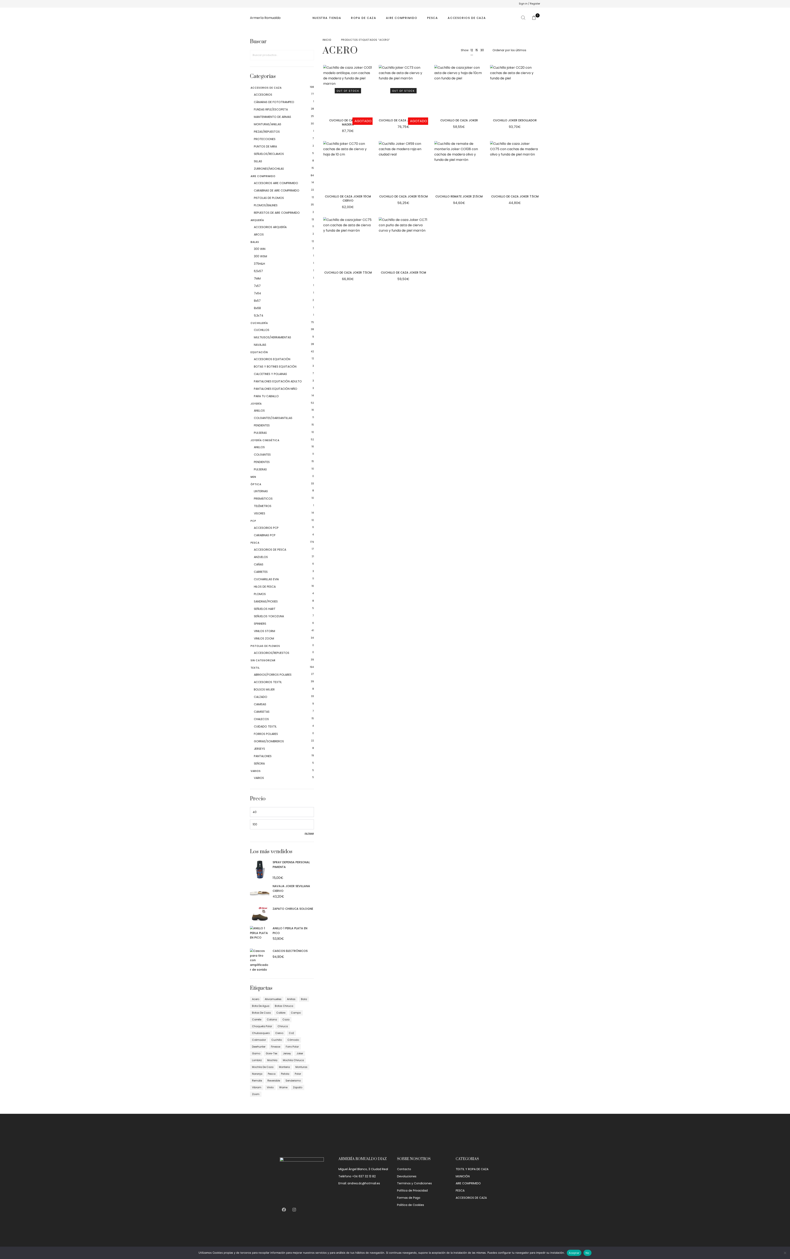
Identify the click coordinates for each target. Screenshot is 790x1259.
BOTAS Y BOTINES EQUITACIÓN (275, 366)
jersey (287, 1053)
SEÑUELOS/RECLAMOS (269, 154)
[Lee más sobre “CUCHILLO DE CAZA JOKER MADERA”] (371, 97)
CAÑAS (258, 564)
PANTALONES (263, 756)
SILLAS (258, 161)
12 (472, 50)
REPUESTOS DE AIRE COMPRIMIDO (277, 213)
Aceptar (574, 1252)
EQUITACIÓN (259, 352)
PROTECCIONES (264, 139)
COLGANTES (262, 455)
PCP (253, 521)
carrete (256, 1019)
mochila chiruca (293, 1060)
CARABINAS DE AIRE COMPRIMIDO (276, 190)
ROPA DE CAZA (363, 18)
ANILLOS (259, 410)
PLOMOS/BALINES (266, 205)
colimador (259, 1040)
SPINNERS (260, 624)
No (587, 1252)
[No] (785, 1253)
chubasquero (261, 1033)
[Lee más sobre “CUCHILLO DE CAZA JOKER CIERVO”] (427, 97)
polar (298, 1074)
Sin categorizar (263, 660)
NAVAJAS (260, 345)
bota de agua (260, 1006)
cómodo (293, 1040)
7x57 (257, 286)
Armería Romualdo (265, 17)
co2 (291, 1033)
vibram (256, 1087)
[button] (483, 97)
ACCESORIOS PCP (266, 528)
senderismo (293, 1080)
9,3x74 (258, 315)
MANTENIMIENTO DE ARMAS (272, 117)
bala (304, 999)
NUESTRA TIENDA (327, 18)
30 (482, 50)
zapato (297, 1087)
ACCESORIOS (263, 95)
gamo (256, 1053)
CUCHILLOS (261, 330)
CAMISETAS (262, 712)
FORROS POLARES (266, 734)
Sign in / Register (529, 3)
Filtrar (309, 833)
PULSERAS (260, 433)
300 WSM (260, 256)
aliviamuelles (273, 999)
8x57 (257, 301)
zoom (255, 1094)
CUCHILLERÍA (259, 323)
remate (257, 1080)
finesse (275, 1046)
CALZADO (260, 697)
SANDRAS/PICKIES (266, 601)
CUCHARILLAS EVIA (266, 579)
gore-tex (271, 1053)
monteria (284, 1067)
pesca (271, 1074)
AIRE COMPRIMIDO (401, 18)
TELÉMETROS (262, 506)
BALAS (255, 242)
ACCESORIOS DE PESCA (270, 550)
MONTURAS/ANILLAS (267, 124)
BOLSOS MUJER (264, 689)
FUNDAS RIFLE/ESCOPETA (271, 109)
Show (464, 50)
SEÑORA (259, 763)
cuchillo (276, 1040)
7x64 (257, 293)
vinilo (270, 1087)
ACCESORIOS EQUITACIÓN (272, 359)
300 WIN (259, 249)
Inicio (327, 40)
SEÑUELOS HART (264, 609)
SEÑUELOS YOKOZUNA (269, 616)
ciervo (279, 1033)
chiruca (283, 1026)
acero (255, 999)
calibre (280, 1012)
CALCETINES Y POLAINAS (270, 374)
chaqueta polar (262, 1026)
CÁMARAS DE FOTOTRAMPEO (274, 102)
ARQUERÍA (257, 220)
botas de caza (261, 1012)
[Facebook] (284, 1210)
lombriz (257, 1060)
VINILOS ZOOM (264, 638)
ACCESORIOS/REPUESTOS (271, 653)
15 (476, 50)
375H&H (259, 264)
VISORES (259, 513)
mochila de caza (262, 1067)
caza (285, 1019)
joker (299, 1053)
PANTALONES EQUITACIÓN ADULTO (278, 381)
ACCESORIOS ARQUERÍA (270, 227)
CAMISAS (260, 704)
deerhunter (258, 1046)
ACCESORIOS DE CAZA (467, 18)
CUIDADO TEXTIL (265, 726)
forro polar (292, 1046)
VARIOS (256, 771)
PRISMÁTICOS (263, 499)
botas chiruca (284, 1006)
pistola (285, 1074)
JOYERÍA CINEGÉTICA (265, 440)
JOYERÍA (256, 403)
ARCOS (259, 234)
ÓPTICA (256, 484)
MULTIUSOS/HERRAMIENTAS (272, 337)
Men (253, 477)
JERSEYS (259, 749)
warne (283, 1087)
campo (296, 1012)
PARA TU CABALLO (266, 396)
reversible (273, 1080)
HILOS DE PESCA (265, 587)
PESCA (432, 18)
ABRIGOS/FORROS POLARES (273, 675)
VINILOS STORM (264, 631)
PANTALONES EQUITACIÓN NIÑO (275, 389)
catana (272, 1019)
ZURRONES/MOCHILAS (269, 169)
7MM (257, 278)
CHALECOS (261, 719)
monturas (301, 1067)
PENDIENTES (262, 425)
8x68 (257, 308)
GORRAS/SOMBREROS (269, 741)
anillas (291, 999)
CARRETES (261, 572)
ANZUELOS (261, 557)
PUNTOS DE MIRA (265, 146)
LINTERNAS (261, 491)
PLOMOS (260, 594)
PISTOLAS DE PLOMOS (269, 198)
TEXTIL (255, 668)
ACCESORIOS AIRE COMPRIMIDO (276, 183)
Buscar (308, 55)
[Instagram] (294, 1210)
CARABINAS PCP (264, 535)
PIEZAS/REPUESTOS (267, 132)
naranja (257, 1074)
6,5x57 (258, 271)
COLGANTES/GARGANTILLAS (273, 418)
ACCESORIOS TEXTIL (268, 682)
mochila (272, 1060)
